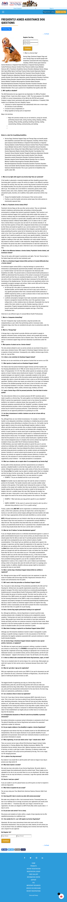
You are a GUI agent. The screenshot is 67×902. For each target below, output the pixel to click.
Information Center (33, 877)
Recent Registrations (33, 891)
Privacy (36, 895)
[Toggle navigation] (3, 12)
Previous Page (6, 29)
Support (33, 880)
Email (18, 849)
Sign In (51, 8)
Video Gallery (33, 874)
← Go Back (46, 34)
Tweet (11, 849)
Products (33, 866)
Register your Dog (61, 12)
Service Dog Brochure (33, 888)
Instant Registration (33, 869)
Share (5, 849)
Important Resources (33, 885)
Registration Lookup (49, 12)
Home (33, 863)
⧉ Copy (23, 849)
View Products (18, 8)
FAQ (33, 882)
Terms (30, 895)
